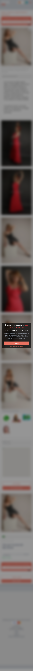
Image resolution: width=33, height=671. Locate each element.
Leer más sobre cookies (16, 346)
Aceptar (16, 343)
